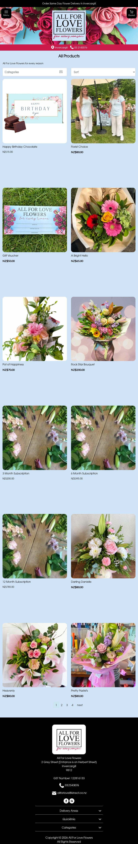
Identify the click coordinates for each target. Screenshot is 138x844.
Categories (12, 72)
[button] (69, 810)
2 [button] (61, 705)
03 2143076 (80, 47)
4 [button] (72, 705)
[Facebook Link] (66, 800)
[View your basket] (131, 13)
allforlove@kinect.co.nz (72, 793)
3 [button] (67, 705)
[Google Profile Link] (71, 800)
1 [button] (56, 705)
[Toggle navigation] (6, 13)
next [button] (80, 705)
